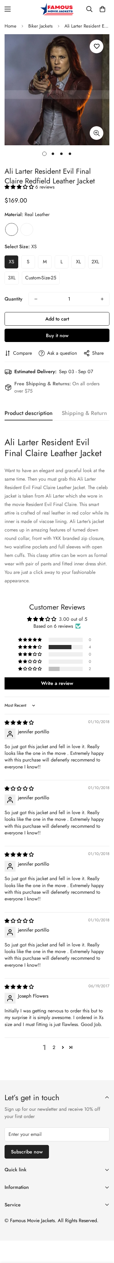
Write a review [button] (57, 683)
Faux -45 (27, 229)
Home (10, 26)
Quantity (13, 298)
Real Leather (11, 229)
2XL (95, 261)
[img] (19, 722)
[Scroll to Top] (103, 1231)
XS (11, 261)
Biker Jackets (40, 26)
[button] (102, 9)
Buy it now (57, 335)
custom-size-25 (40, 277)
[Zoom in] (96, 133)
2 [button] (54, 1047)
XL (78, 261)
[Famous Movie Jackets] (57, 9)
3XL (12, 277)
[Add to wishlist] (96, 46)
